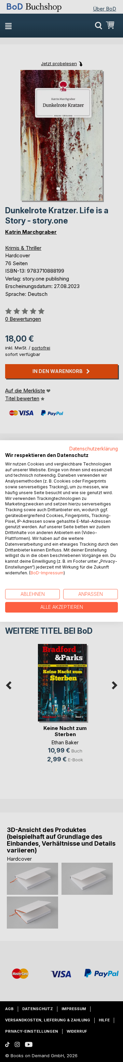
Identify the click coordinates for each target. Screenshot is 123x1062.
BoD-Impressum (47, 572)
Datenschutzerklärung (93, 448)
